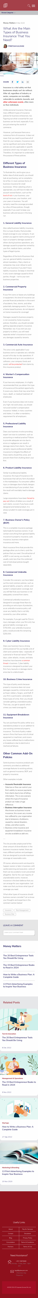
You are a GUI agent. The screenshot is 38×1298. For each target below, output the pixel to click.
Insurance (8, 910)
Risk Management (22, 910)
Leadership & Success (10, 41)
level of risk (7, 195)
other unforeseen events (13, 102)
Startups (6, 27)
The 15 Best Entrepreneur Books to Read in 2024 (19, 966)
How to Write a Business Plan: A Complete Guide (19, 976)
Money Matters (8, 18)
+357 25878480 (21, 1261)
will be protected (15, 364)
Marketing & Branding (10, 23)
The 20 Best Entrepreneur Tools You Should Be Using (18, 957)
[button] (12, 82)
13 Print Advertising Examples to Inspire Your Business (18, 985)
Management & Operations (12, 32)
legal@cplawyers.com (21, 1270)
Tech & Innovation (9, 37)
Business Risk (9, 914)
